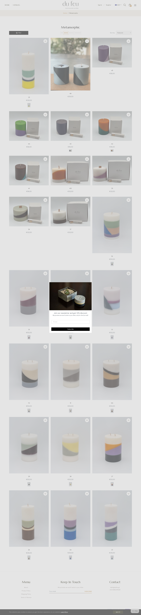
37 (70, 229)
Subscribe (88, 591)
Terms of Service (26, 597)
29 (29, 476)
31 (70, 403)
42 (112, 144)
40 (70, 188)
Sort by (112, 33)
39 (112, 188)
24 (70, 550)
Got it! (118, 612)
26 (29, 550)
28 (70, 476)
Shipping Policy (26, 594)
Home (65, 13)
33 (112, 329)
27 (112, 476)
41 (29, 188)
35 (29, 329)
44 (29, 144)
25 (29, 97)
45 (112, 70)
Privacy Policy (26, 591)
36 (112, 256)
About (26, 587)
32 (29, 403)
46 (70, 93)
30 (112, 403)
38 (29, 229)
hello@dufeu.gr (115, 587)
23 (112, 550)
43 (70, 144)
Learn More (64, 612)
